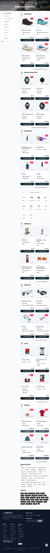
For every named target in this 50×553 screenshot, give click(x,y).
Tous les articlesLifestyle (41, 461)
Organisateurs (31, 2)
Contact (20, 528)
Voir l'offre (28, 40)
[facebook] (27, 515)
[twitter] (29, 515)
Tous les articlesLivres (42, 401)
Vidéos (18, 2)
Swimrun (5, 534)
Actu (26, 2)
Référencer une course (20, 532)
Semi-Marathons (13, 529)
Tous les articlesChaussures (41, 69)
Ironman (13, 534)
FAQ (26, 548)
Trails (4, 529)
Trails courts (13, 531)
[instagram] (32, 515)
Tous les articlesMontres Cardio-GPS (39, 127)
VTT (4, 533)
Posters (20, 538)
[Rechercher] (46, 545)
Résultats (14, 2)
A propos (20, 529)
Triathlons (5, 531)
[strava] (34, 515)
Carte (10, 2)
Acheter (28, 431)
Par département (14, 537)
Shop (22, 2)
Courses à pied (5, 527)
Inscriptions (21, 536)
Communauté (37, 2)
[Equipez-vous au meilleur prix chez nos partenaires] (10, 41)
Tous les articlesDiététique (41, 281)
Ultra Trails (13, 533)
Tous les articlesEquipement (41, 187)
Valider (39, 520)
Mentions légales (20, 548)
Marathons (13, 526)
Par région (13, 539)
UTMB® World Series (6, 537)
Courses (4, 2)
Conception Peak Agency (34, 548)
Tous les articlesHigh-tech (41, 340)
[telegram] (36, 515)
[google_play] (39, 515)
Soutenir (20, 543)
